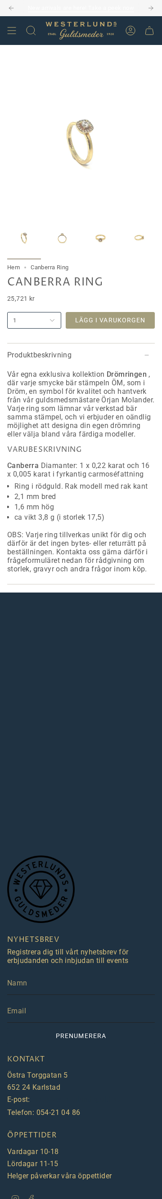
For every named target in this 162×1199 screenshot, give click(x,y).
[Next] (151, 8)
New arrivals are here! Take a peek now (81, 7)
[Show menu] (12, 30)
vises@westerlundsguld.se (76, 1099)
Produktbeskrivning (39, 355)
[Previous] (11, 8)
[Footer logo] (41, 889)
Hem (13, 267)
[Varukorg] (149, 30)
